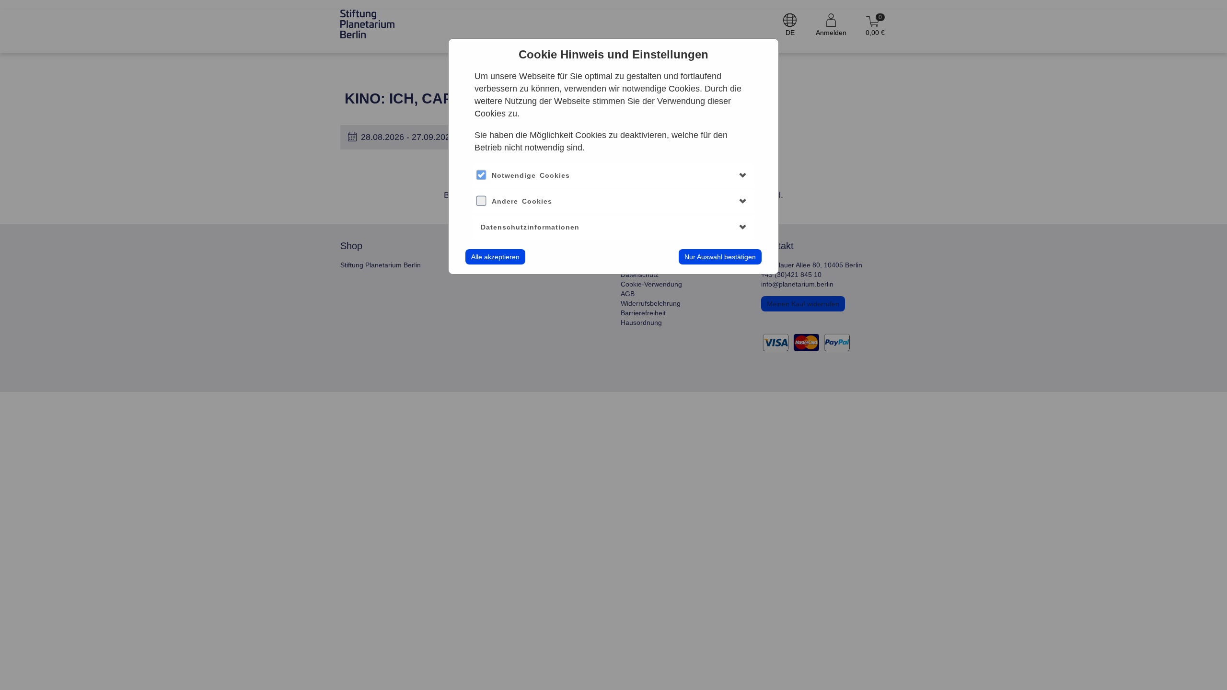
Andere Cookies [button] (522, 201)
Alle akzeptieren (495, 257)
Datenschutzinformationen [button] (530, 227)
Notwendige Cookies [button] (531, 175)
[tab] (613, 175)
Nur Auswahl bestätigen (720, 257)
